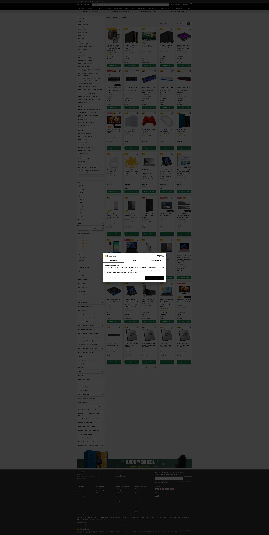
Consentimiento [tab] (113, 260)
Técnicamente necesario (114, 278)
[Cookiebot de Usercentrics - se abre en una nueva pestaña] (158, 256)
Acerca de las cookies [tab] (155, 260)
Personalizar (134, 278)
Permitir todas (154, 278)
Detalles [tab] (135, 260)
